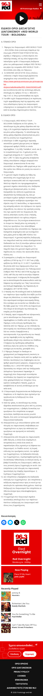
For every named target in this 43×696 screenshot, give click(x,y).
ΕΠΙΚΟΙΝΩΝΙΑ (21, 680)
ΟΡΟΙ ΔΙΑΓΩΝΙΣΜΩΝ (21, 667)
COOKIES (21, 676)
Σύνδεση (14, 654)
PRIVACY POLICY (21, 671)
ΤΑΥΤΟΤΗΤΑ (22, 684)
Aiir (30, 692)
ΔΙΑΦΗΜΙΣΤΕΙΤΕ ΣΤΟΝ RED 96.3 (21, 688)
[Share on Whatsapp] (23, 522)
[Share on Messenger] (10, 522)
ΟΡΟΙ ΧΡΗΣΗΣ (21, 663)
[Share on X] (16, 522)
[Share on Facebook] (3, 522)
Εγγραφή (29, 654)
